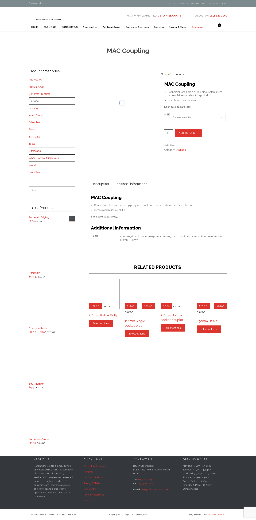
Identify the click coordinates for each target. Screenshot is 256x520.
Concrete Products (39, 93)
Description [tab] (100, 184)
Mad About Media (215, 514)
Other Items (35, 122)
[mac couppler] (96, 148)
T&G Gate (34, 136)
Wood (32, 165)
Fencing (33, 108)
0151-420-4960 (146, 479)
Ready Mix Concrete (94, 466)
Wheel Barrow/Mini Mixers (44, 158)
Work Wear (35, 172)
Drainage (34, 101)
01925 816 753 (145, 483)
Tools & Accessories (94, 494)
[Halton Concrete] (48, 13)
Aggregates (35, 79)
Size (167, 114)
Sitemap (88, 500)
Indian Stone (35, 115)
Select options (101, 323)
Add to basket (188, 133)
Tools (32, 143)
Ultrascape (35, 151)
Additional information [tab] (130, 184)
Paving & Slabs (92, 483)
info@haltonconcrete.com (155, 489)
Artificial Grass (37, 86)
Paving (32, 129)
